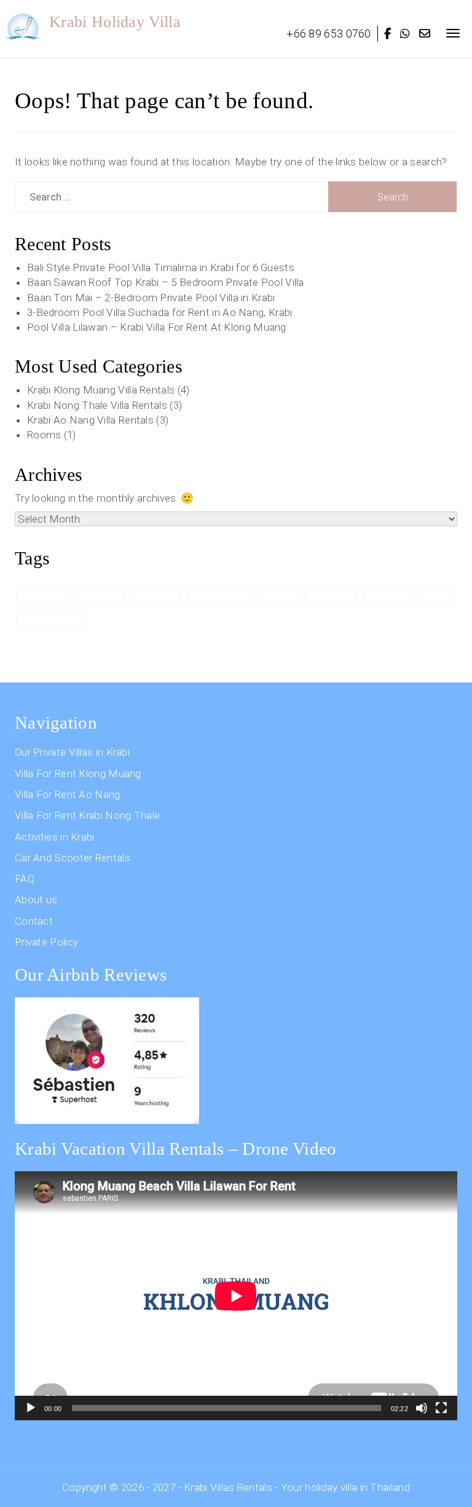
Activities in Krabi (55, 837)
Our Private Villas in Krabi (72, 752)
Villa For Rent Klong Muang (78, 773)
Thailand (389, 595)
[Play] (31, 1408)
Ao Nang (41, 595)
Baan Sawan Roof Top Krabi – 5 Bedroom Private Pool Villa (165, 282)
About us (36, 899)
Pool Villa (330, 595)
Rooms (44, 435)
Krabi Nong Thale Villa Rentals (97, 405)
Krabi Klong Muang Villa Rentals (101, 390)
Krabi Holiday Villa (115, 22)
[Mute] (421, 1408)
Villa (438, 595)
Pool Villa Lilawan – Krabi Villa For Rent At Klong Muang (156, 327)
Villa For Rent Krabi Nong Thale (87, 815)
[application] (236, 1295)
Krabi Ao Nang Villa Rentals (90, 420)
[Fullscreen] (441, 1408)
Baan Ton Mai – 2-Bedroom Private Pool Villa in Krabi (151, 297)
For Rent (98, 595)
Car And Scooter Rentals (72, 858)
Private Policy (46, 942)
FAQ (24, 878)
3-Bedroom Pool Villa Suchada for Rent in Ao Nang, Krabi (160, 312)
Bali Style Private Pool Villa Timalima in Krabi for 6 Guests (160, 267)
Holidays (155, 595)
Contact (34, 921)
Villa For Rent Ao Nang (67, 794)
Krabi (279, 595)
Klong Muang (221, 595)
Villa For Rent (51, 620)
